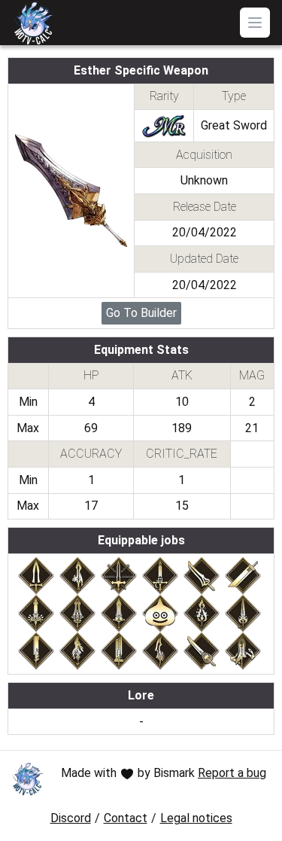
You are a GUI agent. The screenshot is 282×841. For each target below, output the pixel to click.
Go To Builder (141, 313)
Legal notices (196, 818)
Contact (125, 818)
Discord (70, 818)
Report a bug (232, 773)
